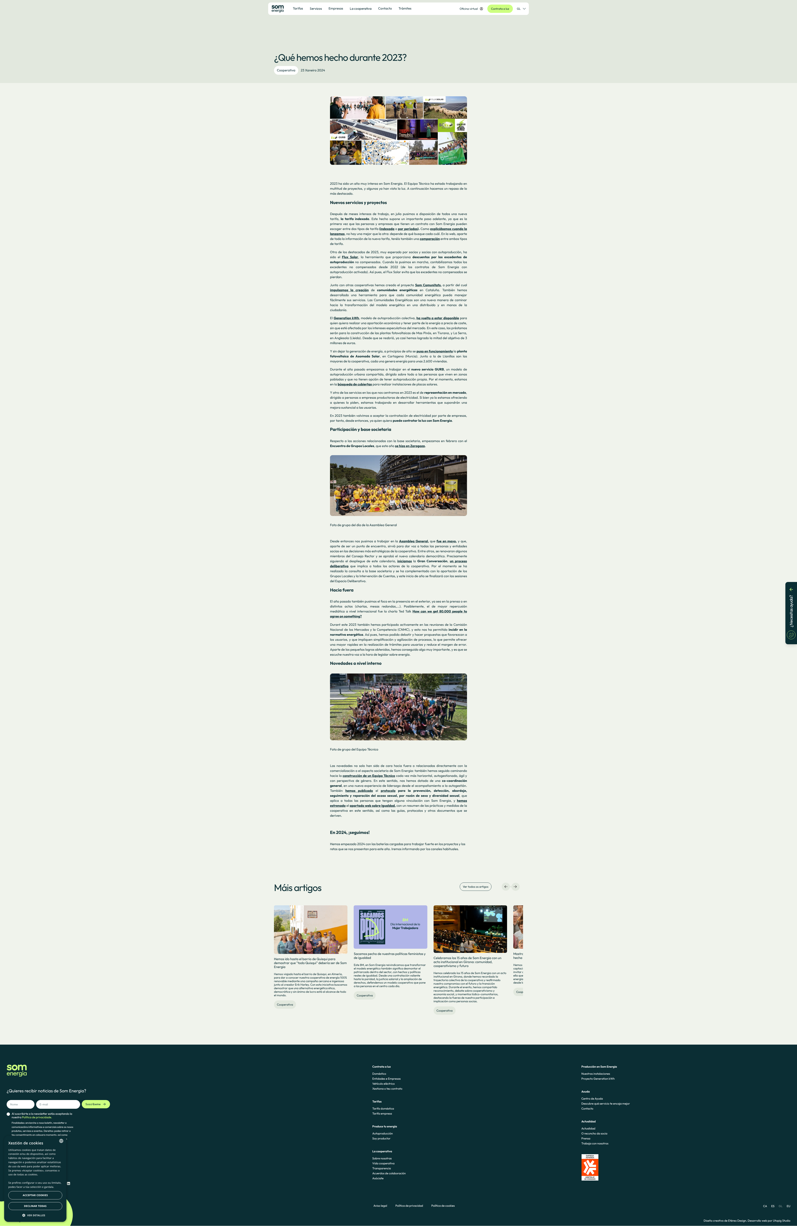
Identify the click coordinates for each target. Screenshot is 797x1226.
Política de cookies (443, 1206)
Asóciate (378, 1178)
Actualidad (588, 1128)
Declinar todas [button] (35, 1206)
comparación (430, 239)
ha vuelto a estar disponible (438, 318)
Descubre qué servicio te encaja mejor (605, 1103)
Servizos (316, 8)
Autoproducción (382, 1133)
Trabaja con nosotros (594, 1143)
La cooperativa (361, 8)
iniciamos (404, 561)
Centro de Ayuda (592, 1098)
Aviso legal (380, 1206)
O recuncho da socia (594, 1133)
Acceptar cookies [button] (35, 1195)
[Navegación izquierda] (506, 887)
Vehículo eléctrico (383, 1083)
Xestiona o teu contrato (387, 1088)
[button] (35, 1215)
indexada (387, 229)
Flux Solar (350, 257)
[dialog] (35, 1179)
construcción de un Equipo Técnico (369, 776)
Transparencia (381, 1168)
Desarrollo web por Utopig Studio (769, 1220)
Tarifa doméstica (383, 1108)
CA (765, 1206)
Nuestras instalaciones (595, 1074)
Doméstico (379, 1074)
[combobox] (61, 1141)
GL (519, 9)
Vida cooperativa (383, 1163)
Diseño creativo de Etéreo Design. (726, 1220)
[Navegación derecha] (515, 887)
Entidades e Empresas (386, 1079)
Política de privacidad (409, 1206)
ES (773, 1206)
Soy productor (381, 1138)
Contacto (587, 1108)
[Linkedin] (68, 1183)
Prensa (585, 1138)
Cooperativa (286, 70)
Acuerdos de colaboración (389, 1173)
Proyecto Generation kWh (598, 1079)
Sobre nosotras (382, 1158)
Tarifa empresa (382, 1113)
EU (788, 1206)
